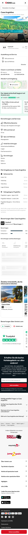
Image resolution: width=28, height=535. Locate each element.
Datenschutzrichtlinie (6, 390)
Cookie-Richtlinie (6, 527)
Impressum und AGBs (7, 521)
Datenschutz (4, 524)
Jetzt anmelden (14, 385)
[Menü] (2, 2)
